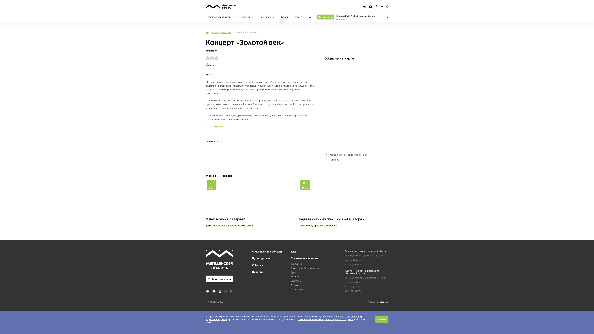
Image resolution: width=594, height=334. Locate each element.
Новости (299, 16)
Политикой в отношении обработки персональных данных (325, 319)
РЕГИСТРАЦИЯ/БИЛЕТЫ (217, 126)
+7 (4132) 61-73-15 (354, 291)
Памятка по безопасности (305, 268)
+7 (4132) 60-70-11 (354, 286)
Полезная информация (305, 258)
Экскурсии (296, 280)
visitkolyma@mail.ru (354, 282)
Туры (293, 272)
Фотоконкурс (325, 16)
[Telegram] (216, 58)
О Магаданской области (267, 251)
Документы (297, 285)
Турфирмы (296, 263)
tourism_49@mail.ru (354, 260)
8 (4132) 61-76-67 (354, 264)
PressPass (383, 301)
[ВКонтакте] (207, 58)
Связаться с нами (222, 278)
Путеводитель (261, 258)
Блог (310, 16)
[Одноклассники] (212, 58)
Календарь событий (221, 32)
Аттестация (297, 289)
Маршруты (296, 276)
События (285, 16)
